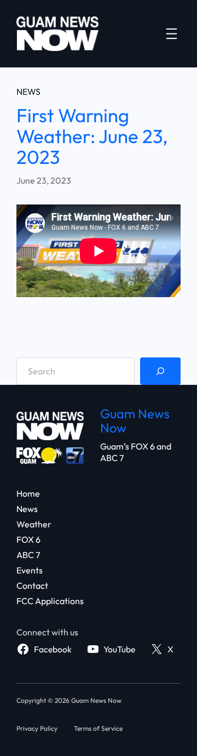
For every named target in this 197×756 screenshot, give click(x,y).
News (28, 91)
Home (28, 493)
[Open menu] (172, 34)
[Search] (160, 371)
